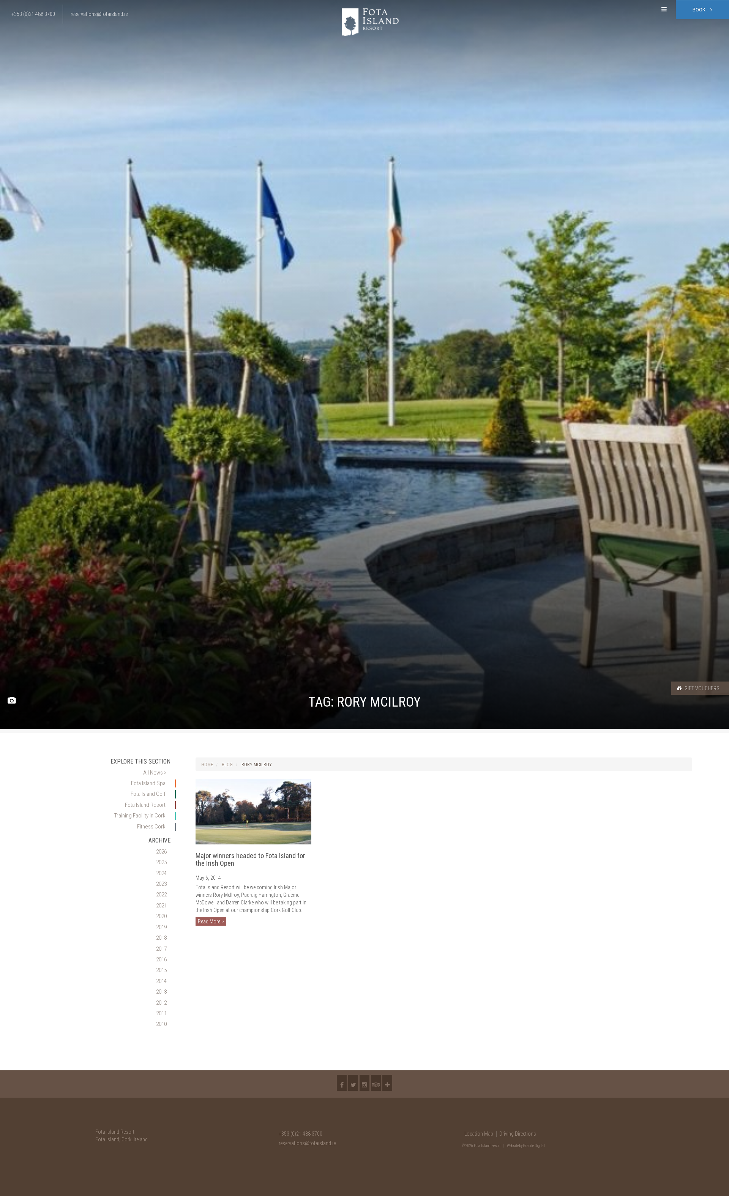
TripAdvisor (376, 1083)
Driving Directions (517, 1134)
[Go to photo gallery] (11, 700)
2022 (161, 894)
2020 (161, 916)
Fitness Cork (151, 826)
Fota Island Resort (145, 805)
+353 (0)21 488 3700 (300, 1134)
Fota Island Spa (148, 783)
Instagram (364, 1083)
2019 (161, 927)
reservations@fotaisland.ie (307, 1143)
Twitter (353, 1083)
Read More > (211, 921)
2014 (161, 981)
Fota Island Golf (148, 793)
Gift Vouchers (701, 688)
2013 (161, 991)
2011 (161, 1013)
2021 (161, 905)
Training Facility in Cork (140, 815)
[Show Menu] (664, 9)
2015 (161, 970)
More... (387, 1083)
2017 (161, 948)
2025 (161, 862)
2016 (161, 959)
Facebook (342, 1083)
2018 (161, 937)
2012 (161, 1002)
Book (700, 10)
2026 (161, 851)
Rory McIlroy (256, 764)
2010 (161, 1024)
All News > (155, 772)
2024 (161, 873)
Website (513, 1146)
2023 (161, 883)
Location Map (478, 1134)
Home (207, 764)
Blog (227, 764)
